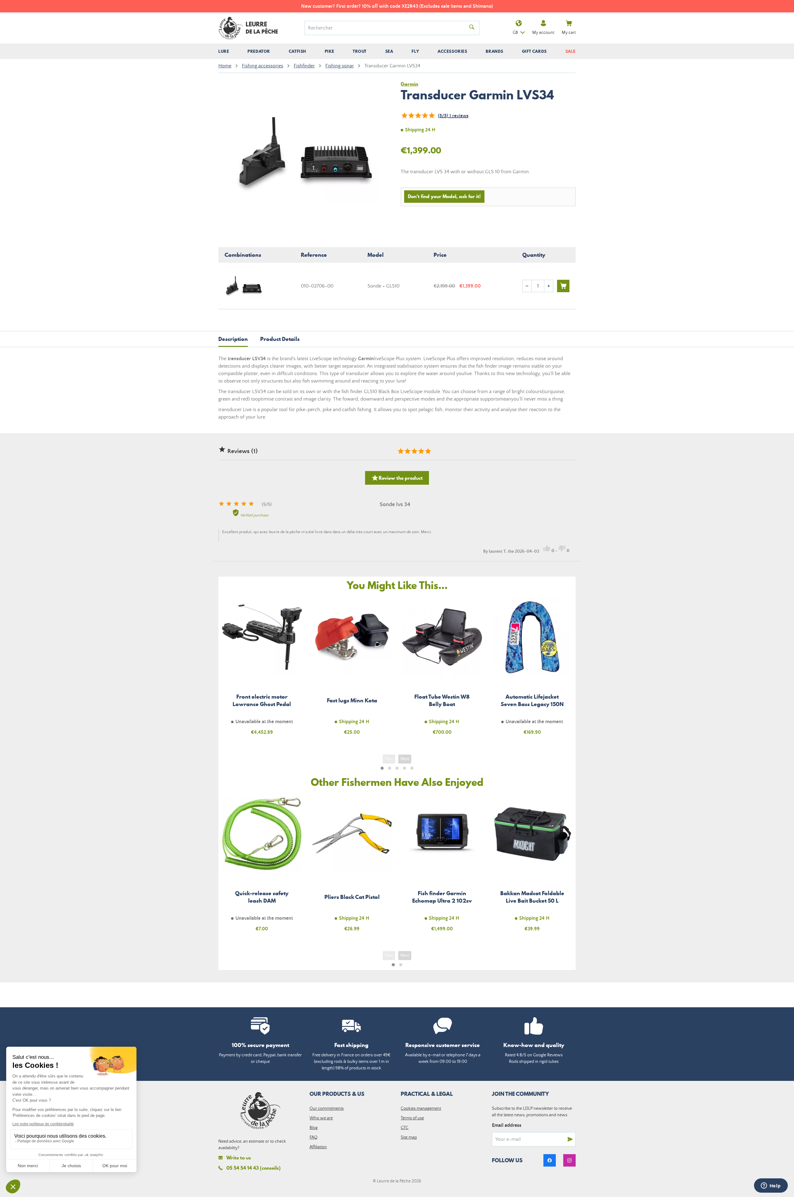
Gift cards (534, 51)
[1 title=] (400, 451)
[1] (404, 115)
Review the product (397, 478)
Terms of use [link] (412, 1118)
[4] (424, 115)
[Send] (570, 1139)
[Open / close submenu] (223, 51)
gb (515, 32)
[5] (431, 115)
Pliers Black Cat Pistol (352, 866)
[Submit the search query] (471, 28)
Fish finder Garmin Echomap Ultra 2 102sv (442, 866)
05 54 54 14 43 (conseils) (253, 1167)
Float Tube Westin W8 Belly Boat (442, 669)
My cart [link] (569, 32)
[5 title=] (427, 451)
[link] (549, 1160)
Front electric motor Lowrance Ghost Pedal (262, 669)
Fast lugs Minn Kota (352, 669)
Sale (570, 51)
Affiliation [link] (318, 1147)
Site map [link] (409, 1137)
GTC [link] (404, 1127)
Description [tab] (233, 339)
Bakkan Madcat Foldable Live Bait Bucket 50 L (532, 866)
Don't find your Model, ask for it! (444, 196)
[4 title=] (420, 451)
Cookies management (421, 1108)
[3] (417, 115)
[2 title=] (407, 451)
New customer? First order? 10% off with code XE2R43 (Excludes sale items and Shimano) (397, 6)
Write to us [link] (238, 1157)
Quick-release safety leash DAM (262, 866)
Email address (506, 1125)
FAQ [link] (314, 1137)
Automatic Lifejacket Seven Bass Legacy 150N (532, 669)
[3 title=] (414, 451)
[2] (411, 115)
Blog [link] (314, 1127)
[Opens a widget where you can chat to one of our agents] (771, 1186)
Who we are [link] (321, 1118)
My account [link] (543, 32)
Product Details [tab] (280, 339)
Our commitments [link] (327, 1108)
